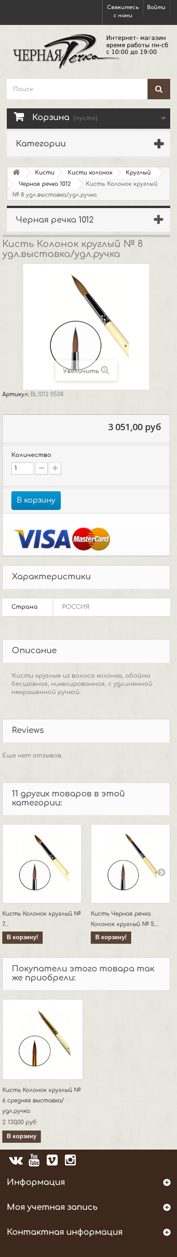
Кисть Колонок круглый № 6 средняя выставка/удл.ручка (41, 1100)
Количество (31, 455)
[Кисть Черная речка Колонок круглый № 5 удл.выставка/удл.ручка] (130, 863)
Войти (156, 7)
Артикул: (16, 394)
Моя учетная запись (52, 1207)
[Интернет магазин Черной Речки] (88, 51)
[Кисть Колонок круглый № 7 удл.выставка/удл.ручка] (42, 863)
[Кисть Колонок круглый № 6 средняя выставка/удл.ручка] (42, 1039)
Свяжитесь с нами (123, 12)
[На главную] (16, 173)
